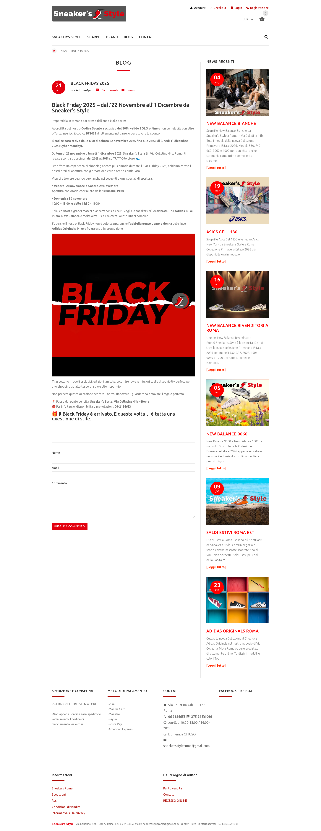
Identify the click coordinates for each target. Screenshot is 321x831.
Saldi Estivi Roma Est (230, 532)
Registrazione (259, 7)
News (64, 51)
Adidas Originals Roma (232, 631)
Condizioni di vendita (66, 807)
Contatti (168, 794)
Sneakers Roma (62, 788)
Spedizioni (59, 794)
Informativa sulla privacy (68, 813)
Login (238, 7)
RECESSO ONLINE (175, 800)
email (55, 468)
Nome (56, 452)
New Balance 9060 (226, 434)
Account (199, 7)
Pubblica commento (69, 526)
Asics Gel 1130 (222, 232)
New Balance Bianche (231, 123)
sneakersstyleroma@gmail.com (186, 746)
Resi (54, 800)
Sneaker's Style (63, 823)
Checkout (220, 7)
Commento (59, 483)
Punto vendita (172, 788)
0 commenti (110, 90)
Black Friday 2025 (90, 83)
